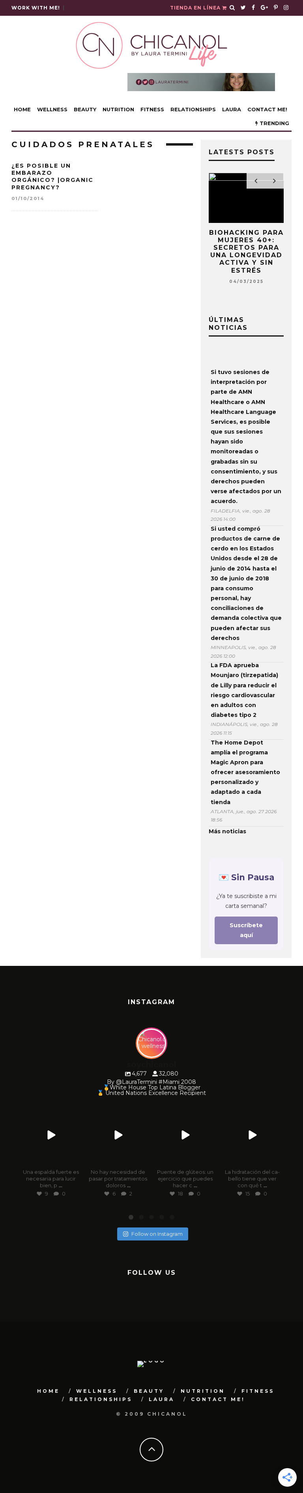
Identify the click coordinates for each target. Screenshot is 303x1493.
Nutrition (118, 109)
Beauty (85, 109)
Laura (231, 109)
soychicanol (50, 1110)
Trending (273, 123)
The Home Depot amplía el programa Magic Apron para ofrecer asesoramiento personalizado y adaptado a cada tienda (245, 772)
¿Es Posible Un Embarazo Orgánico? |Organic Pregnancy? (52, 176)
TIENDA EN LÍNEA (196, 8)
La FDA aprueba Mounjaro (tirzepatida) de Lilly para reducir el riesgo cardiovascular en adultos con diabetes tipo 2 (244, 690)
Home (22, 109)
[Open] (50, 1135)
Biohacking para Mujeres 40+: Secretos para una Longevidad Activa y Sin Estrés (246, 251)
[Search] (232, 8)
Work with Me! (35, 8)
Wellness (52, 109)
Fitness (152, 109)
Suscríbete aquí (246, 930)
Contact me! (267, 109)
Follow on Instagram (157, 1234)
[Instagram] (75, 1159)
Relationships (193, 109)
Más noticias (227, 831)
